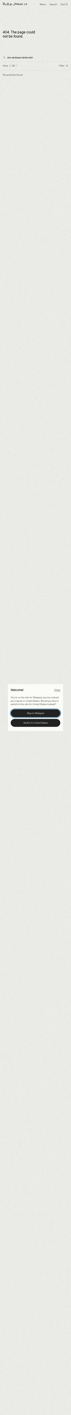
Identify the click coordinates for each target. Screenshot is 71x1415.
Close (57, 689)
